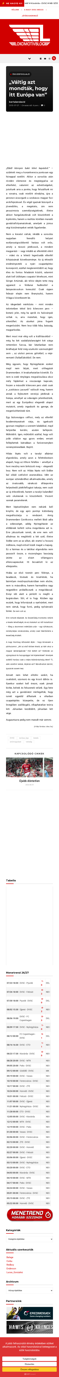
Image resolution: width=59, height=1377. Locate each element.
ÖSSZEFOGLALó (21, 74)
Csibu (9, 1261)
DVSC (12, 738)
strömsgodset (15, 742)
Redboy (10, 1264)
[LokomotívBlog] (29, 35)
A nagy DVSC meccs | (35, 10)
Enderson (11, 1268)
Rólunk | (17, 10)
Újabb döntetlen (29, 780)
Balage (10, 1257)
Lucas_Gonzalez (15, 1272)
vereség (29, 742)
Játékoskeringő (30, 16)
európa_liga (24, 738)
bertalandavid (17, 102)
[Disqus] (29, 832)
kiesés (35, 738)
